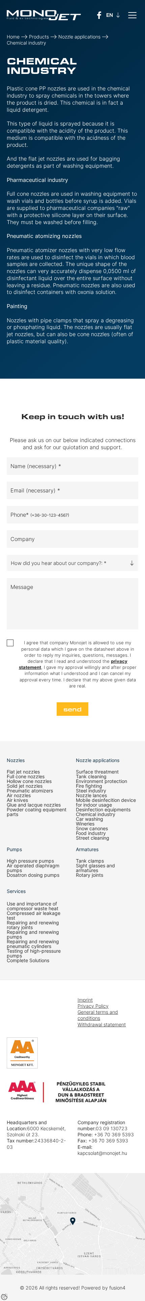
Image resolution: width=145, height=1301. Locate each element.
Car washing (89, 819)
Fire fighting (89, 786)
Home (13, 36)
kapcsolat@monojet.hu (102, 1153)
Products (39, 36)
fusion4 (117, 1288)
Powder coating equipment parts (36, 812)
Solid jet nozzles (24, 786)
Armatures (87, 849)
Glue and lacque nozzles (34, 805)
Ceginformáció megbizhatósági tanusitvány (27, 1017)
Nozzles (16, 760)
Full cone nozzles (26, 776)
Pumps (14, 849)
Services (16, 891)
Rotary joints (89, 875)
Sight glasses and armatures (95, 868)
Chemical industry (26, 43)
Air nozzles (19, 795)
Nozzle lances (91, 795)
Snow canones (92, 828)
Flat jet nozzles (23, 771)
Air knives (17, 800)
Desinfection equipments (103, 809)
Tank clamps (90, 861)
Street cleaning (92, 838)
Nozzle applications (79, 36)
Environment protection (101, 781)
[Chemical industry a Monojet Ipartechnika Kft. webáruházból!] (44, 15)
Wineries (85, 823)
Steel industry (91, 790)
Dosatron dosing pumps (33, 875)
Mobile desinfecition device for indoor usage (106, 802)
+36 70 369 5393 (114, 1134)
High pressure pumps (30, 861)
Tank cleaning (91, 776)
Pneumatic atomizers (30, 790)
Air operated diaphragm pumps (33, 868)
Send (72, 709)
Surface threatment (97, 771)
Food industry (91, 833)
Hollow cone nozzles (29, 781)
